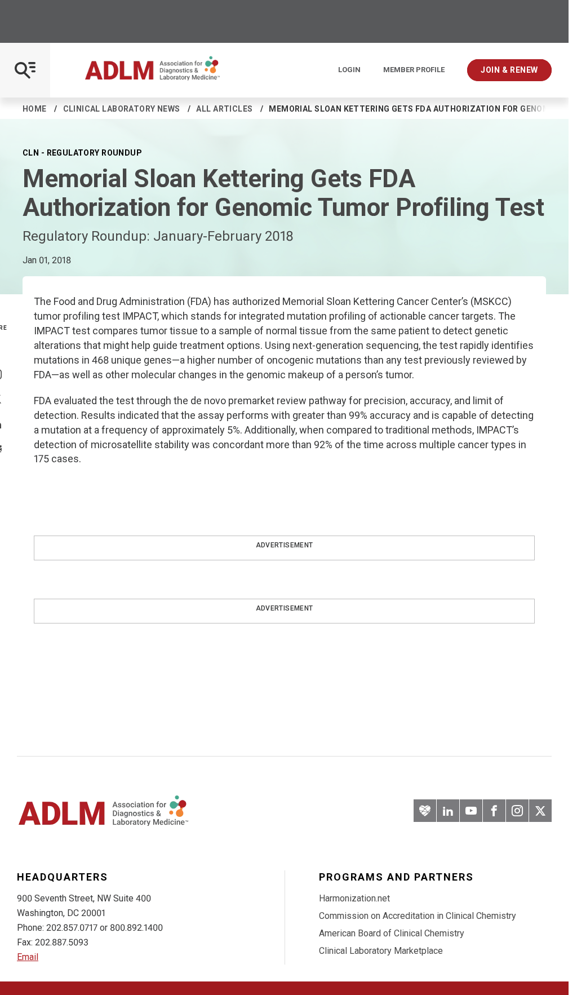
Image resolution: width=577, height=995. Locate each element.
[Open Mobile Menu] (25, 70)
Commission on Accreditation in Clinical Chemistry (417, 915)
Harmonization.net (354, 898)
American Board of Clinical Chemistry (391, 933)
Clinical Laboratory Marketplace (381, 950)
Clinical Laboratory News (121, 108)
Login (349, 70)
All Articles (224, 108)
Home (35, 108)
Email (27, 957)
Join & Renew (509, 69)
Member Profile (414, 70)
